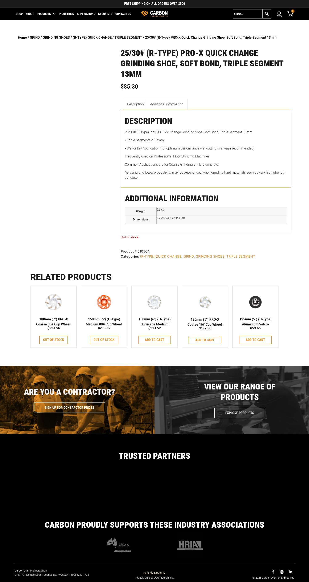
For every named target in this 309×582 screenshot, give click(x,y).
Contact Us (123, 14)
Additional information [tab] (166, 104)
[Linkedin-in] (290, 572)
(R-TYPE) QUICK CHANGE (92, 37)
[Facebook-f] (273, 572)
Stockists (105, 14)
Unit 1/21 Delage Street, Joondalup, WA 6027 (42, 574)
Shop (19, 14)
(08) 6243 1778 (80, 574)
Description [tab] (135, 104)
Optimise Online (163, 577)
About (30, 14)
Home (22, 37)
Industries (66, 14)
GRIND (35, 37)
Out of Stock (53, 340)
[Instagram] (282, 572)
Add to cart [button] (154, 340)
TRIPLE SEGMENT (128, 37)
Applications (86, 14)
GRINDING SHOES (56, 37)
